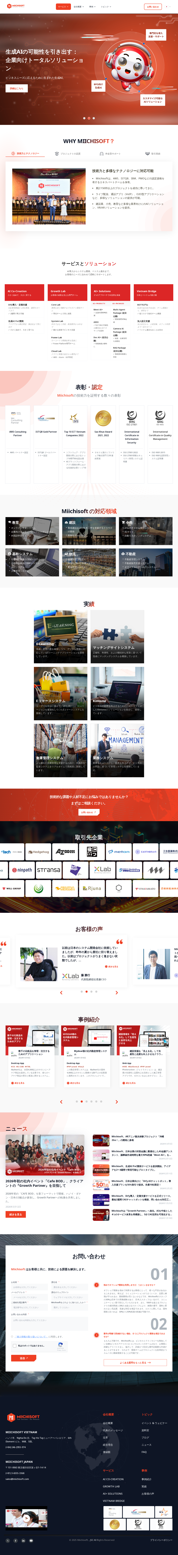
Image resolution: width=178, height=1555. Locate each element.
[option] (71, 961)
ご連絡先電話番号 (19, 1302)
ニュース (147, 1444)
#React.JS (140, 1066)
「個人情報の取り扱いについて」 (31, 1336)
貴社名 (54, 1282)
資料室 (145, 1430)
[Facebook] (15, 1541)
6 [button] (101, 1101)
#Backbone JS (22, 1066)
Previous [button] (61, 992)
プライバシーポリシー (161, 1540)
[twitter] (8, 1541)
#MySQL (90, 1066)
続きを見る (59, 657)
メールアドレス (18, 1292)
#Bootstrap (71, 1066)
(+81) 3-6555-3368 (15, 1473)
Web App (16, 1063)
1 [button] (82, 992)
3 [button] (91, 992)
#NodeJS (131, 1066)
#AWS (13, 1066)
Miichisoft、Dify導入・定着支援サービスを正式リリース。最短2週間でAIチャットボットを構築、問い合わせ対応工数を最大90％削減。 (142, 1199)
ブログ (145, 1437)
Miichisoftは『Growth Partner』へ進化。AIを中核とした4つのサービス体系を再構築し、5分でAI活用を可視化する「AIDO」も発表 (142, 1214)
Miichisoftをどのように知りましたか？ (68, 1302)
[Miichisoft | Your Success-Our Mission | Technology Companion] (15, 6)
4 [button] (96, 992)
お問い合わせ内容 (19, 1314)
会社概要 (108, 1423)
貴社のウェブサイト (60, 1292)
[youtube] (31, 1541)
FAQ (144, 1452)
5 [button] (96, 1101)
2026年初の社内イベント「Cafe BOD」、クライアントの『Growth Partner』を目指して (44, 1183)
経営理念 (108, 1444)
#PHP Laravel (34, 1066)
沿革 (105, 1437)
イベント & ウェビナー (154, 1423)
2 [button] (87, 992)
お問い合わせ (153, 6)
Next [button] (117, 992)
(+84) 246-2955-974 (16, 1447)
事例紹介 (147, 1479)
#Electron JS (81, 1066)
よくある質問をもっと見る (133, 1362)
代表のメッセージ (113, 1430)
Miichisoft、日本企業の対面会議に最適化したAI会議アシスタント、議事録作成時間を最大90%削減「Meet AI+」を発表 (142, 1155)
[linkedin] (23, 1541)
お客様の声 (148, 1493)
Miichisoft (65, 395)
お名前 (14, 1282)
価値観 (106, 1452)
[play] (26, 1518)
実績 (144, 1486)
